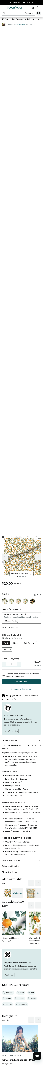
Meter (16, 643)
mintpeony (20, 24)
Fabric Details (10, 627)
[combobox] (29, 13)
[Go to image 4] (22, 576)
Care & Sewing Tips (21, 860)
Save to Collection (21, 689)
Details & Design (21, 740)
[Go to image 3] (20, 576)
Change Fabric (11, 621)
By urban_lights (7, 941)
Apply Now (9, 975)
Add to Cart (21, 682)
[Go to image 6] (25, 576)
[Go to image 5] (23, 576)
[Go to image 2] (19, 576)
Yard (6, 643)
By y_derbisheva (34, 943)
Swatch (7, 649)
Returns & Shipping (21, 866)
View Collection (11, 731)
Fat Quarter (29, 643)
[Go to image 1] (17, 576)
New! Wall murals (21, 2)
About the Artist (21, 872)
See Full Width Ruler (21, 573)
